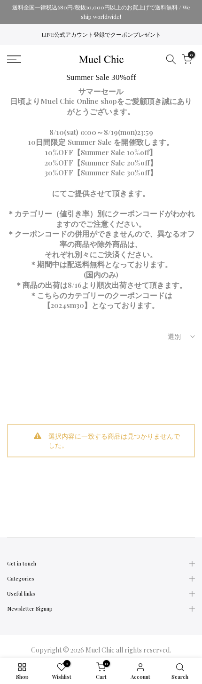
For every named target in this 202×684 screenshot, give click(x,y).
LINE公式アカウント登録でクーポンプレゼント (101, 34)
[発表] (101, 12)
